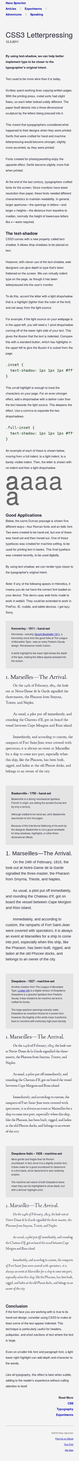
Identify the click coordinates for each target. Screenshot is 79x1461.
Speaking (36, 14)
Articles (11, 9)
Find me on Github (64, 1438)
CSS (70, 1403)
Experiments (33, 9)
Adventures (14, 14)
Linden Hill (24, 990)
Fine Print (68, 1444)
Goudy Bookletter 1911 (47, 634)
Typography (65, 1409)
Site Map (69, 1450)
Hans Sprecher (16, 3)
